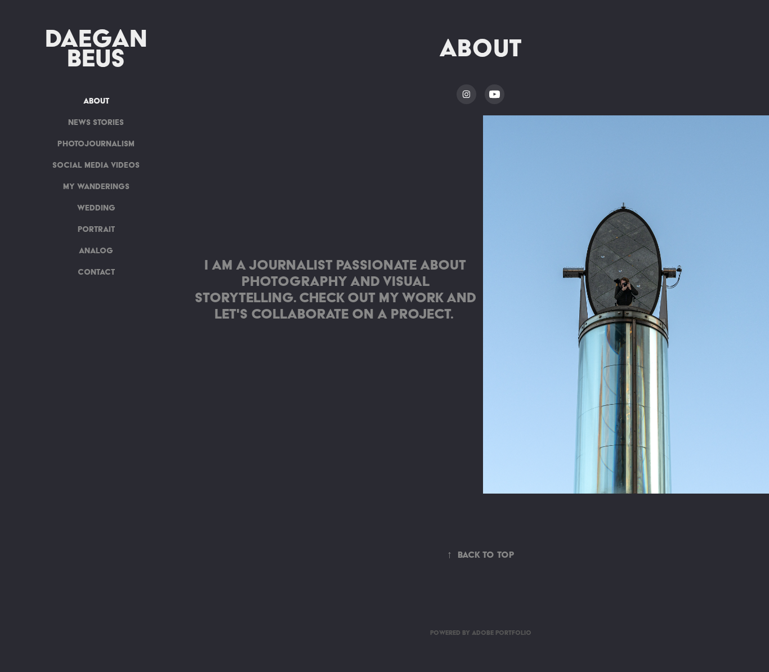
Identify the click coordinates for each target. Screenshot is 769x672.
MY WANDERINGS (96, 186)
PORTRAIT (96, 229)
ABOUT (96, 100)
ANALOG (96, 250)
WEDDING (96, 207)
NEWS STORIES (96, 122)
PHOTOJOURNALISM (96, 143)
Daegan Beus (100, 48)
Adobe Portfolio (501, 633)
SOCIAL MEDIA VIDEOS (96, 164)
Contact (96, 271)
